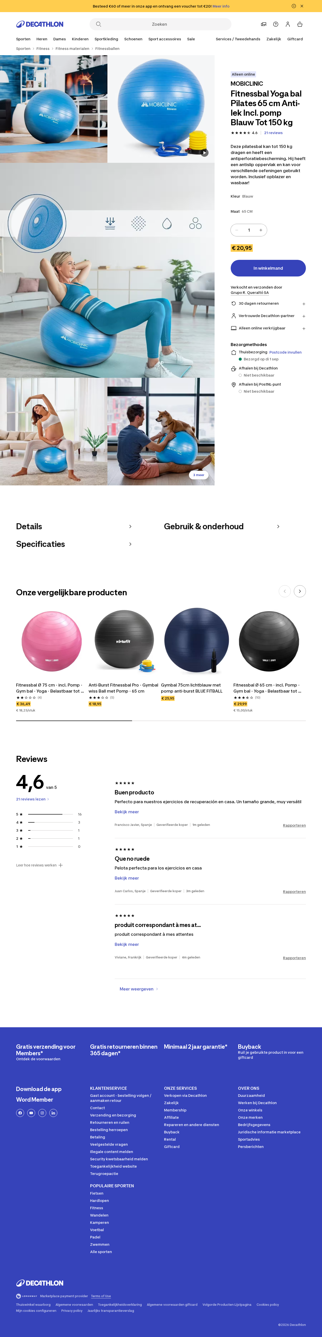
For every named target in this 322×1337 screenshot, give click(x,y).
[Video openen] (204, 153)
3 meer (198, 475)
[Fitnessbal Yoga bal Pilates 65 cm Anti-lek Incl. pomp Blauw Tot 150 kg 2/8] (53, 109)
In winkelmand (268, 268)
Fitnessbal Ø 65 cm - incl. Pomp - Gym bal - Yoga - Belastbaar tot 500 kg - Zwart (267, 688)
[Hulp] (276, 24)
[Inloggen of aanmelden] (288, 24)
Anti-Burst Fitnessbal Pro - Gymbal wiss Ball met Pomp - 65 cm (124, 688)
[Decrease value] (237, 230)
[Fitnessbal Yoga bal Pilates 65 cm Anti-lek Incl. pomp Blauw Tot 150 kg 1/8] (161, 109)
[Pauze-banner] (294, 6)
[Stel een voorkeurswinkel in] (264, 24)
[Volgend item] (300, 591)
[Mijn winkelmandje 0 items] (300, 24)
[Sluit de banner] (302, 6)
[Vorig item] (285, 591)
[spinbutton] (249, 230)
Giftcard (295, 39)
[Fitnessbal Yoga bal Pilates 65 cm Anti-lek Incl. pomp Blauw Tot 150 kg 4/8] (53, 431)
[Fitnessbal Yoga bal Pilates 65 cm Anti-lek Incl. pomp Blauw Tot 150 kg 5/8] (161, 431)
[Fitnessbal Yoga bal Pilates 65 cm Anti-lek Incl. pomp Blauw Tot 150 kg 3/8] (107, 270)
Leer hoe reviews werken (36, 865)
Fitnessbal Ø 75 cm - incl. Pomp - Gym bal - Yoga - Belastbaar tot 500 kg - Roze (49, 688)
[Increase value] (261, 230)
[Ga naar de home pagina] (39, 24)
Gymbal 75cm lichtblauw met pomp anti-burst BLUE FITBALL (192, 688)
